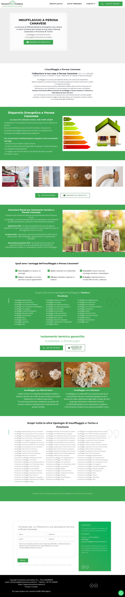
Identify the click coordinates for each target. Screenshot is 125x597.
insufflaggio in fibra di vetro (87, 313)
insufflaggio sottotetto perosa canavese (27, 453)
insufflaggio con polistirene (86, 302)
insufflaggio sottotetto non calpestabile (59, 322)
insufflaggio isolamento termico (88, 315)
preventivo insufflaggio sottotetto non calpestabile (30, 479)
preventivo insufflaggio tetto (55, 479)
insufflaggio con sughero (22, 309)
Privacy (28, 587)
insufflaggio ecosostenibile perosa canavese (60, 442)
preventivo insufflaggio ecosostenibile (26, 468)
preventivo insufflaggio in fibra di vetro (58, 471)
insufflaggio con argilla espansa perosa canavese (93, 431)
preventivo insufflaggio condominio (57, 466)
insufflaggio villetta (52, 324)
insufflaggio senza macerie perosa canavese (92, 451)
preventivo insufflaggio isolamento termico (60, 473)
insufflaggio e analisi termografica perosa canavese (31, 442)
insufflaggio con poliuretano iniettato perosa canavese (95, 438)
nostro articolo (36, 230)
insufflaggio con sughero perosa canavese (28, 440)
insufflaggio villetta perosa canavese (58, 455)
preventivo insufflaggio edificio (56, 468)
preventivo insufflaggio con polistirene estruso (29, 462)
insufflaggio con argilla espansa (88, 300)
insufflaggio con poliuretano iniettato (90, 307)
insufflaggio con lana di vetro (24, 302)
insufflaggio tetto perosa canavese (89, 453)
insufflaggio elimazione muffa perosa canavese (29, 445)
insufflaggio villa (19, 324)
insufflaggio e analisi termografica (25, 311)
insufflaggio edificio (84, 311)
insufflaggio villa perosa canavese (25, 455)
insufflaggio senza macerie (86, 320)
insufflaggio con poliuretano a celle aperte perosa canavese (33, 438)
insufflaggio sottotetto (21, 322)
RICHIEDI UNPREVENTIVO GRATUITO (76, 348)
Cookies (35, 587)
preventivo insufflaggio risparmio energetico (28, 477)
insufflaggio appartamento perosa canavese (28, 431)
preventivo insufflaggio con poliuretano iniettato (61, 464)
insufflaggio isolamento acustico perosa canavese (62, 447)
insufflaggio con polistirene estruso (57, 304)
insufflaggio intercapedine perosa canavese (28, 447)
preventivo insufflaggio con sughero (89, 464)
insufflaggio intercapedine (22, 315)
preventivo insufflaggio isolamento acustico (28, 473)
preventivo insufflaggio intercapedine (90, 471)
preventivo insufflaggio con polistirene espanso (93, 460)
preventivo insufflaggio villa (86, 479)
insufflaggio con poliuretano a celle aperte (28, 307)
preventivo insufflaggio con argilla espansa (60, 458)
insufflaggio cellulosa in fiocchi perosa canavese (61, 431)
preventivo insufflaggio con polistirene (58, 460)
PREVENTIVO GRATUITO (40, 42)
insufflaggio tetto (83, 322)
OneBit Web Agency (43, 591)
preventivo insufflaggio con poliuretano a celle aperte (95, 462)
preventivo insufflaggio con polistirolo (58, 462)
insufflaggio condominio (85, 309)
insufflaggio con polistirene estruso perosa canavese (63, 436)
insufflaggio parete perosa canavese (26, 451)
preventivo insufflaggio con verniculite (26, 466)
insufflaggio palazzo (84, 318)
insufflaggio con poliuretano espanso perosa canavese (63, 438)
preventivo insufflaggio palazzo (56, 475)
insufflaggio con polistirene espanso (26, 304)
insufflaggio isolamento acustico (56, 315)
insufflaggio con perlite (53, 302)
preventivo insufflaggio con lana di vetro (91, 458)
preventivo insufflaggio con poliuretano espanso (30, 464)
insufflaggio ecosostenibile (54, 311)
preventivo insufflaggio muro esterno (26, 475)
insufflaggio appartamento (23, 300)
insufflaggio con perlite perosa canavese (59, 434)
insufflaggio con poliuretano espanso (58, 307)
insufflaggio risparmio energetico (57, 320)
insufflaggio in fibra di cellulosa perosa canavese (62, 445)
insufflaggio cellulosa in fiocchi (56, 300)
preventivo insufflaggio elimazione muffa (91, 468)
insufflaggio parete (20, 320)
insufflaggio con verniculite (55, 309)
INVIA (22, 560)
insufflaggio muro (20, 318)
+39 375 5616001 (112, 4)
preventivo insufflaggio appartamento (90, 455)
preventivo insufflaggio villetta (24, 481)
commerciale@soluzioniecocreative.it (94, 542)
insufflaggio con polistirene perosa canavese (92, 434)
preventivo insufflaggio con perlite (25, 460)
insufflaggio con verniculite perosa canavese (60, 440)
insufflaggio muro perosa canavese (25, 449)
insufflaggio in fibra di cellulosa (56, 313)
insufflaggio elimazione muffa (23, 313)
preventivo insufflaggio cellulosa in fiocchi (28, 458)
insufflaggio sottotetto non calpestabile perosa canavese (64, 453)
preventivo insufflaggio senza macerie (58, 477)
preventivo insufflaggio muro (87, 473)
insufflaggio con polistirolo (86, 304)
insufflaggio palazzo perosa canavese (89, 449)
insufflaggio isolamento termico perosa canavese (93, 447)
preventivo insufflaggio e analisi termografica (92, 466)
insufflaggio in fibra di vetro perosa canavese (92, 445)
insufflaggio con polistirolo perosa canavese (92, 436)
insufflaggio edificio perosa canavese (89, 442)
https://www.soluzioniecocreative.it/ (31, 584)
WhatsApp (85, 539)
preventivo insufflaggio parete (87, 475)
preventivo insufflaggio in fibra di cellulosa (28, 471)
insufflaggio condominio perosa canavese (91, 440)
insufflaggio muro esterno (54, 318)
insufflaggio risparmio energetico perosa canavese (62, 451)
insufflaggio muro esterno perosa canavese (60, 449)
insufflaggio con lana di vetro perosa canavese (29, 434)
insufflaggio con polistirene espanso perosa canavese (31, 436)
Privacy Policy (66, 565)
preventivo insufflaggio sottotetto (88, 477)
